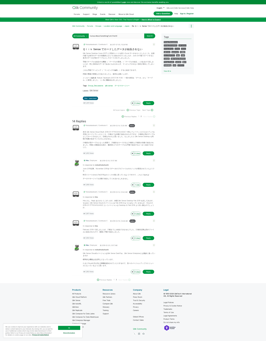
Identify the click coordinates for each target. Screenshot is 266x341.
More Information (69, 333)
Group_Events (169, 62)
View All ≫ (167, 71)
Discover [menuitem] (111, 14)
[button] (154, 44)
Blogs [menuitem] (95, 14)
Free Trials (106, 300)
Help (176, 14)
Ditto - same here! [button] (90, 98)
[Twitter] (134, 333)
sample (166, 59)
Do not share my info (171, 322)
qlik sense (109, 86)
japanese (175, 52)
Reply (148, 103)
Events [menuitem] (102, 14)
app (178, 55)
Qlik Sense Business (178, 59)
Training (105, 310)
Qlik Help (190, 8)
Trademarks (167, 309)
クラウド (181, 65)
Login (124, 2)
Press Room (137, 297)
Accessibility (137, 304)
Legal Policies (168, 302)
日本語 (177, 49)
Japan (126, 26)
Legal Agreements (170, 316)
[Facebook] (143, 333)
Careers (136, 310)
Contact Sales (138, 320)
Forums (90, 26)
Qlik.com (170, 8)
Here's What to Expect (151, 20)
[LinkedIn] (139, 333)
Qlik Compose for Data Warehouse (85, 317)
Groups (98, 26)
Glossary (106, 307)
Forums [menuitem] (77, 14)
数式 (184, 62)
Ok (69, 328)
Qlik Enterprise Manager (81, 320)
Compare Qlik (108, 304)
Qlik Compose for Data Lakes (83, 314)
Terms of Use (168, 312)
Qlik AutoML (76, 304)
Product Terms (168, 319)
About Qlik (137, 294)
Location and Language (113, 26)
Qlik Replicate (77, 310)
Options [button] (191, 26)
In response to (96, 165)
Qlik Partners (107, 297)
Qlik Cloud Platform (79, 297)
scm (174, 65)
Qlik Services (180, 8)
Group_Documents (170, 45)
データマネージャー (122, 86)
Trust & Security (139, 300)
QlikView (75, 307)
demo (183, 49)
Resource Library (109, 294)
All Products (76, 294)
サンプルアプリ (169, 55)
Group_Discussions (95, 86)
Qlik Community (78, 26)
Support (106, 314)
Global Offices (138, 317)
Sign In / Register (187, 14)
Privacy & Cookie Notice (172, 306)
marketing (167, 65)
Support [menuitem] (86, 14)
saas (182, 55)
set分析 (178, 62)
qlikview (167, 52)
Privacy (136, 307)
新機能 (182, 52)
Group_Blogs (168, 49)
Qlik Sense (94, 90)
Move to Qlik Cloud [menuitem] (126, 14)
